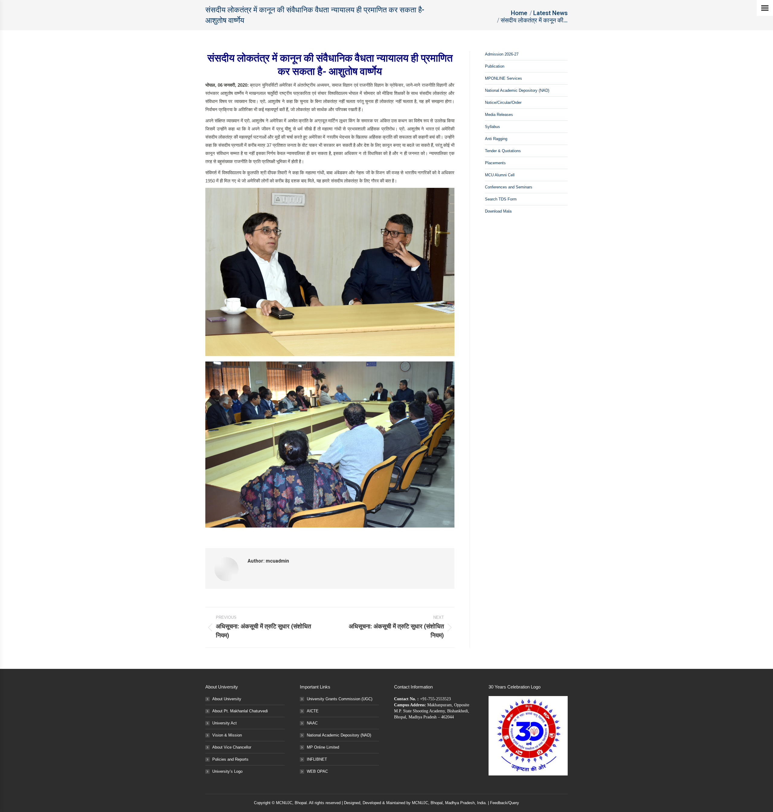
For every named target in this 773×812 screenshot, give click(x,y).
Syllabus (492, 126)
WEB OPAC (317, 771)
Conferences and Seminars (508, 187)
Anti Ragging (496, 138)
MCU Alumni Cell (500, 175)
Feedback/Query (504, 803)
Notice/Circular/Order (503, 102)
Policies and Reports (230, 759)
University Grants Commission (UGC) (339, 699)
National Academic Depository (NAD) (517, 90)
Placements (495, 163)
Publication (494, 66)
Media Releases (499, 114)
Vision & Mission (227, 735)
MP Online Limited (323, 747)
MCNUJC (420, 803)
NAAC (312, 723)
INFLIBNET (317, 759)
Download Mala (498, 211)
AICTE (313, 711)
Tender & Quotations (503, 151)
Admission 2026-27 (501, 54)
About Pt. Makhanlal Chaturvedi (240, 711)
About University (226, 699)
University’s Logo (227, 771)
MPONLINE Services (503, 78)
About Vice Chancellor (231, 747)
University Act (224, 723)
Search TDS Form (501, 199)
